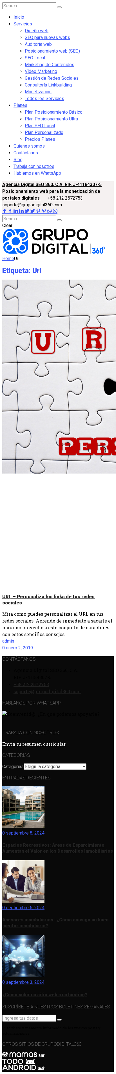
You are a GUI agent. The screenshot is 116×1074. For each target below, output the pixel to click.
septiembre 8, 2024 (24, 833)
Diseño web (36, 30)
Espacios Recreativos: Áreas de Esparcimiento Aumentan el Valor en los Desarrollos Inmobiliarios (57, 848)
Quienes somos (29, 146)
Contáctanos (26, 152)
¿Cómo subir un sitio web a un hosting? (44, 994)
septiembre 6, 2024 (24, 907)
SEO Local (35, 57)
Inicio (19, 17)
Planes (20, 105)
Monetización (38, 91)
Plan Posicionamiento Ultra (51, 119)
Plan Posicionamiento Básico (53, 112)
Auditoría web (38, 44)
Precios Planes (40, 139)
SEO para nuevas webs (47, 37)
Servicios (23, 24)
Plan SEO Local (40, 125)
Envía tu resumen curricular (34, 744)
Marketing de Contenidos (49, 64)
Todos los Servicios (44, 98)
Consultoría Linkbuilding (48, 85)
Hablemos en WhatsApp (37, 173)
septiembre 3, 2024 (24, 982)
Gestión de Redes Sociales (52, 78)
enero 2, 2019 (19, 648)
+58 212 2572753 (65, 198)
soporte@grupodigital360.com (32, 205)
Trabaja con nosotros (34, 166)
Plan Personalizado (44, 132)
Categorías (13, 766)
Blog (18, 159)
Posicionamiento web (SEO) (52, 51)
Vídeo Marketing (41, 71)
